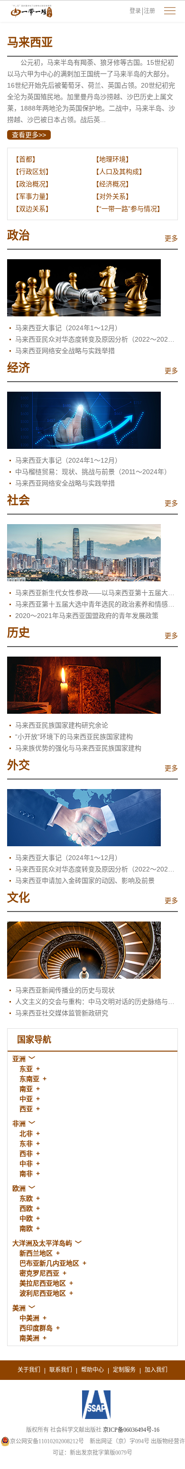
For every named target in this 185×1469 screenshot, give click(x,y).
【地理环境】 (112, 159)
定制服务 (124, 1370)
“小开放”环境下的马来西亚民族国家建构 (74, 736)
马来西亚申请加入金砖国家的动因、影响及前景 (85, 880)
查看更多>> (29, 135)
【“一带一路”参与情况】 (128, 209)
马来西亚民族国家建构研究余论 (61, 725)
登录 (135, 11)
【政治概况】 (32, 184)
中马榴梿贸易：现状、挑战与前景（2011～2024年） (93, 472)
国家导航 (34, 1039)
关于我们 (29, 1370)
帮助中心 (92, 1370)
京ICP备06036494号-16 (131, 1430)
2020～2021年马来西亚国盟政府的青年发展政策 (86, 615)
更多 (171, 238)
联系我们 (60, 1370)
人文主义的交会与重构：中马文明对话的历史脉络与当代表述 (96, 1001)
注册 (149, 11)
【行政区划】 (32, 171)
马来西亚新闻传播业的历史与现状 (65, 990)
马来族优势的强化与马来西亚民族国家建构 (78, 748)
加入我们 (156, 1370)
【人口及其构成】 (119, 171)
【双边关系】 (32, 209)
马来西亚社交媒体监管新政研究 (61, 1013)
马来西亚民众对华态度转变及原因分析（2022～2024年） (96, 339)
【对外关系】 (112, 196)
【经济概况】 (112, 184)
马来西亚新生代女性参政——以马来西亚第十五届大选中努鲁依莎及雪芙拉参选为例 (96, 593)
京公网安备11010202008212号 (47, 1441)
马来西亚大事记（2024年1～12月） (68, 328)
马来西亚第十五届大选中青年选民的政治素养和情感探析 (96, 604)
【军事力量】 (32, 196)
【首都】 (25, 159)
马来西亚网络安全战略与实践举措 (65, 351)
